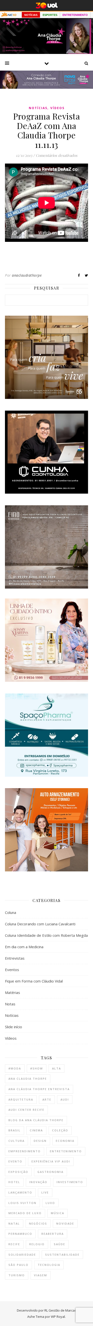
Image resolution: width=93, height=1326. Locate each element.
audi (65, 1099)
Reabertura (52, 1234)
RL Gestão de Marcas (60, 1310)
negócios (38, 1223)
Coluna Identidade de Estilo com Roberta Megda (46, 935)
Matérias (12, 992)
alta (56, 1068)
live (45, 1192)
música (57, 1213)
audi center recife (26, 1110)
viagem (40, 1275)
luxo (50, 1203)
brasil (14, 1130)
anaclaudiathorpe (27, 275)
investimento (70, 1182)
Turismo (16, 1275)
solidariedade (22, 1254)
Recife (14, 1244)
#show (36, 1068)
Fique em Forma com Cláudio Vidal (34, 981)
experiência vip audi (50, 1161)
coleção (60, 1130)
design (40, 1141)
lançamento (20, 1192)
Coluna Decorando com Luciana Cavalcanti (40, 923)
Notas (10, 1003)
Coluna (10, 912)
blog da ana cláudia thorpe (35, 1120)
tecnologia (49, 1265)
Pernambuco (20, 1234)
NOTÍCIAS (30, 14)
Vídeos (57, 108)
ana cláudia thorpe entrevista (39, 1089)
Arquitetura (20, 1099)
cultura (16, 1141)
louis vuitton (22, 1203)
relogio (37, 1244)
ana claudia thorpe (27, 1078)
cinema (36, 1130)
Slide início (13, 1026)
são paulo (18, 1265)
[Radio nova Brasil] (46, 87)
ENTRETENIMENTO (75, 14)
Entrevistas (15, 958)
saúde (59, 1244)
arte (46, 1099)
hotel (14, 1182)
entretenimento (66, 1151)
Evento (15, 1161)
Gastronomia (50, 1172)
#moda (14, 1068)
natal (14, 1223)
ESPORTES (50, 14)
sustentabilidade (62, 1254)
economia (65, 1141)
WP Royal (58, 1316)
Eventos (12, 969)
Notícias (38, 108)
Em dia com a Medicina (24, 946)
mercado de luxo (25, 1213)
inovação (38, 1182)
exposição (18, 1172)
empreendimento (24, 1151)
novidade (65, 1223)
